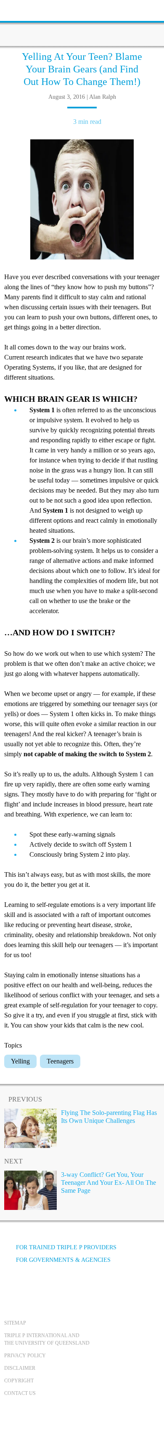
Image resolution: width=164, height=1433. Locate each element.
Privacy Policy (25, 1356)
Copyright (19, 1381)
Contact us (20, 1393)
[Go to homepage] (82, 23)
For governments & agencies (63, 1260)
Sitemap (15, 1323)
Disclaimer (19, 1368)
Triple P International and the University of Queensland (47, 1339)
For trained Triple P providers (66, 1247)
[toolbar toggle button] (21, 9)
